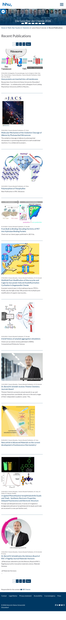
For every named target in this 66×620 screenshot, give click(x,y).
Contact (4, 596)
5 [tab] (36, 23)
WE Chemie (26, 589)
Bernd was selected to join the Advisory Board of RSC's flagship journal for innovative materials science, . (20, 564)
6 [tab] (40, 23)
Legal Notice (13, 596)
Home (3, 28)
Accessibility (38, 596)
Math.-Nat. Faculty (14, 28)
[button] (64, 12)
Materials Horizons (9, 571)
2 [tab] (26, 23)
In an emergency (49, 596)
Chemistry (25, 28)
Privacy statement (25, 596)
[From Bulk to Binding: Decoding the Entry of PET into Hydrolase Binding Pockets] (22, 212)
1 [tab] (22, 23)
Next (28, 44)
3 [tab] (29, 23)
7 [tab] (43, 23)
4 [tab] (33, 23)
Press (59, 596)
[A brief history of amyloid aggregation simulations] (22, 317)
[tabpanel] (33, 17)
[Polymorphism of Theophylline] (22, 167)
